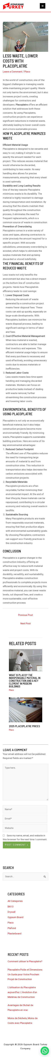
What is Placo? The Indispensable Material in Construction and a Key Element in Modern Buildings (24, 680)
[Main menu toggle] (42, 6)
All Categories (15, 901)
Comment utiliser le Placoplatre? (25, 961)
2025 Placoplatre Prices (24, 726)
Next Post (25, 623)
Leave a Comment (12, 71)
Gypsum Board (15, 917)
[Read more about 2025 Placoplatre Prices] (25, 709)
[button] (45, 1051)
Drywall (11, 911)
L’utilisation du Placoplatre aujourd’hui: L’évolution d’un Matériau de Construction (22, 992)
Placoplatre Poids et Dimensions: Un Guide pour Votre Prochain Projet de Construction (25, 974)
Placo (27, 71)
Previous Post (25, 615)
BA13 (10, 906)
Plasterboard (14, 933)
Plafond (12, 928)
